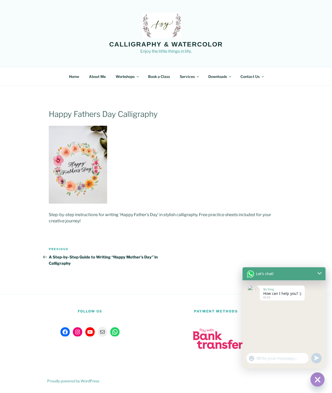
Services (187, 76)
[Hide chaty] (317, 379)
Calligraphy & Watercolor (166, 44)
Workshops (125, 76)
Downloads (217, 76)
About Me (97, 76)
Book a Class (159, 76)
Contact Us (250, 76)
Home (74, 76)
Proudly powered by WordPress (73, 381)
